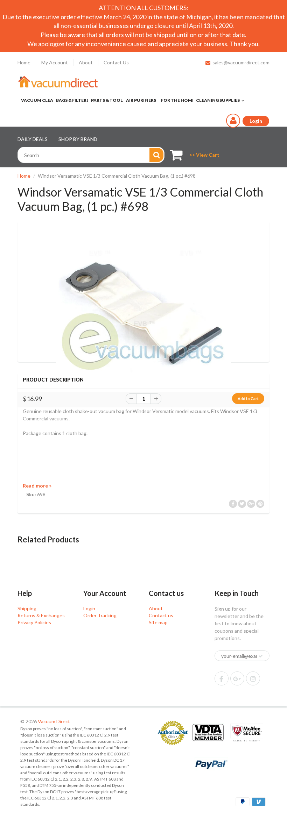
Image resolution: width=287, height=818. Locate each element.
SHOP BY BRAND (77, 139)
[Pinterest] (237, 678)
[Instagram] (253, 678)
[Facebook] (222, 678)
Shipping (27, 608)
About (86, 62)
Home (24, 62)
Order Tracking (100, 615)
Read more (37, 486)
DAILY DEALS (33, 139)
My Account (54, 62)
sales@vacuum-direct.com (241, 62)
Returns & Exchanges (41, 615)
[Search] (156, 155)
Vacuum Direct (54, 721)
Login (89, 608)
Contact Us (116, 62)
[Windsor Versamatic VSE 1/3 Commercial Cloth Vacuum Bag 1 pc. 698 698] (143, 315)
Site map (158, 622)
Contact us (161, 615)
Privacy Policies (34, 622)
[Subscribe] (260, 656)
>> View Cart (204, 155)
